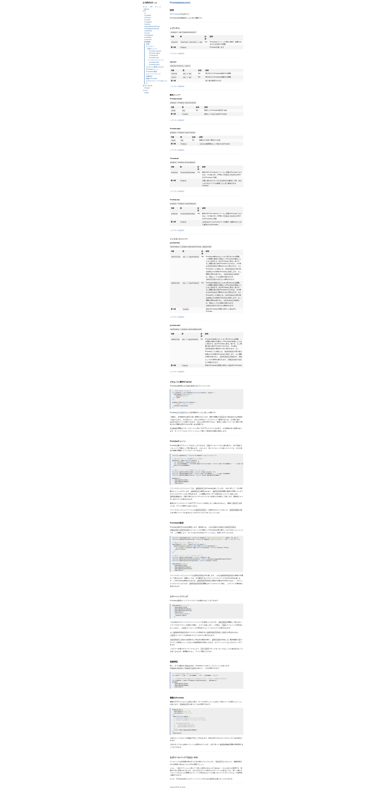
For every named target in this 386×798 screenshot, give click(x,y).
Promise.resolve (155, 51)
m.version (148, 39)
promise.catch (154, 64)
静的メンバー (152, 49)
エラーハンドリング (153, 74)
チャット (158, 7)
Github (146, 9)
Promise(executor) (180, 2)
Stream (147, 88)
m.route (147, 20)
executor (173, 62)
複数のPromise (151, 78)
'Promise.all (153, 55)
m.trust (147, 33)
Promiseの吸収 (151, 71)
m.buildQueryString (151, 28)
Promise (147, 42)
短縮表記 (149, 76)
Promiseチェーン (152, 69)
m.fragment (148, 35)
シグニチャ (150, 46)
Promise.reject (154, 53)
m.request (148, 22)
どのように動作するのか (155, 67)
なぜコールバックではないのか (184, 757)
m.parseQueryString (152, 26)
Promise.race (154, 57)
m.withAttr (148, 31)
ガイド (145, 7)
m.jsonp (147, 24)
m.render (147, 15)
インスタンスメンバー (156, 60)
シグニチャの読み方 (177, 53)
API (151, 7)
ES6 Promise (174, 14)
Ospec (146, 92)
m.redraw (147, 37)
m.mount (147, 17)
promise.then (154, 62)
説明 (147, 44)
